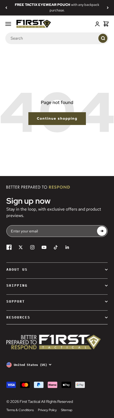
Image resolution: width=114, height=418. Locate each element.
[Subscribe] (102, 231)
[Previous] (6, 7)
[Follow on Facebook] (9, 247)
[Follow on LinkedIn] (67, 247)
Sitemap (66, 410)
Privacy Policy (47, 410)
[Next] (108, 7)
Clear (93, 38)
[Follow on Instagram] (32, 247)
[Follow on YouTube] (44, 247)
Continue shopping (57, 118)
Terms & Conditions (20, 410)
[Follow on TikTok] (55, 247)
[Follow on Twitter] (20, 247)
